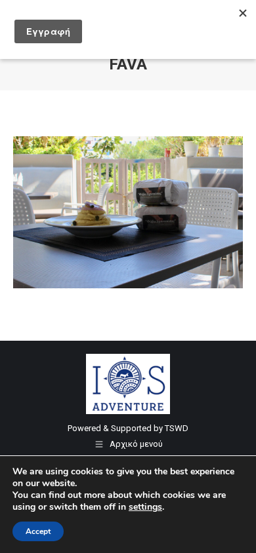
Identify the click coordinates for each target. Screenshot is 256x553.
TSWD (176, 428)
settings (145, 507)
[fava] (128, 212)
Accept (38, 531)
